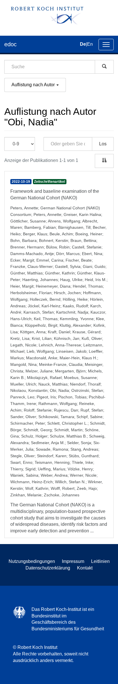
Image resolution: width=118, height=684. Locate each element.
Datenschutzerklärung (47, 567)
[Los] (104, 67)
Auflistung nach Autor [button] (33, 84)
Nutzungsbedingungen (32, 561)
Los (103, 143)
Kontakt (85, 567)
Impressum (73, 561)
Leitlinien (100, 561)
